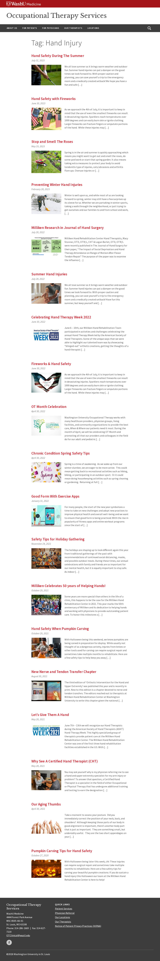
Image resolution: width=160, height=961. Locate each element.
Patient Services (63, 908)
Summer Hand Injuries (49, 274)
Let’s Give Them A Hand (50, 714)
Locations (93, 28)
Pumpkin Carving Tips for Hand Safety (61, 851)
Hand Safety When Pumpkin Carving (60, 628)
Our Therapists (73, 28)
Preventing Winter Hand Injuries (56, 184)
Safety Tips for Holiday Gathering (58, 539)
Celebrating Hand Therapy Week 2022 (61, 317)
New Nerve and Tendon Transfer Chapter (63, 671)
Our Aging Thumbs (46, 804)
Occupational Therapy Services (56, 16)
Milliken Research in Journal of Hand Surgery (67, 227)
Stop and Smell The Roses (52, 141)
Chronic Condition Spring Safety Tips (60, 453)
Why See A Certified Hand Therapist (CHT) (64, 761)
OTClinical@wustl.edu (18, 935)
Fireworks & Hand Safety (51, 363)
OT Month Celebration (49, 406)
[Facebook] (9, 942)
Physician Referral (65, 913)
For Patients (29, 28)
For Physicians (50, 28)
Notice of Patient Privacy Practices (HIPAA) (78, 926)
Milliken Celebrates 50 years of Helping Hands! (68, 585)
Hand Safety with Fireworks (53, 98)
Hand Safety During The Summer (57, 55)
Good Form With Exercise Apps (55, 496)
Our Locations (62, 917)
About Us (12, 28)
